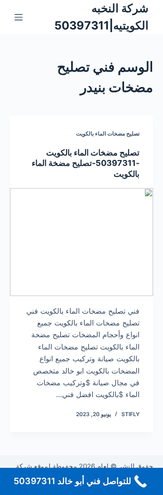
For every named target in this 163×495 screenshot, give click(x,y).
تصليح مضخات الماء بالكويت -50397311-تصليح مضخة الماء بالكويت (85, 163)
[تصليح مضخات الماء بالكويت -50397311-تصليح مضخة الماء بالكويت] (81, 242)
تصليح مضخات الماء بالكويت (107, 133)
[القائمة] (18, 17)
